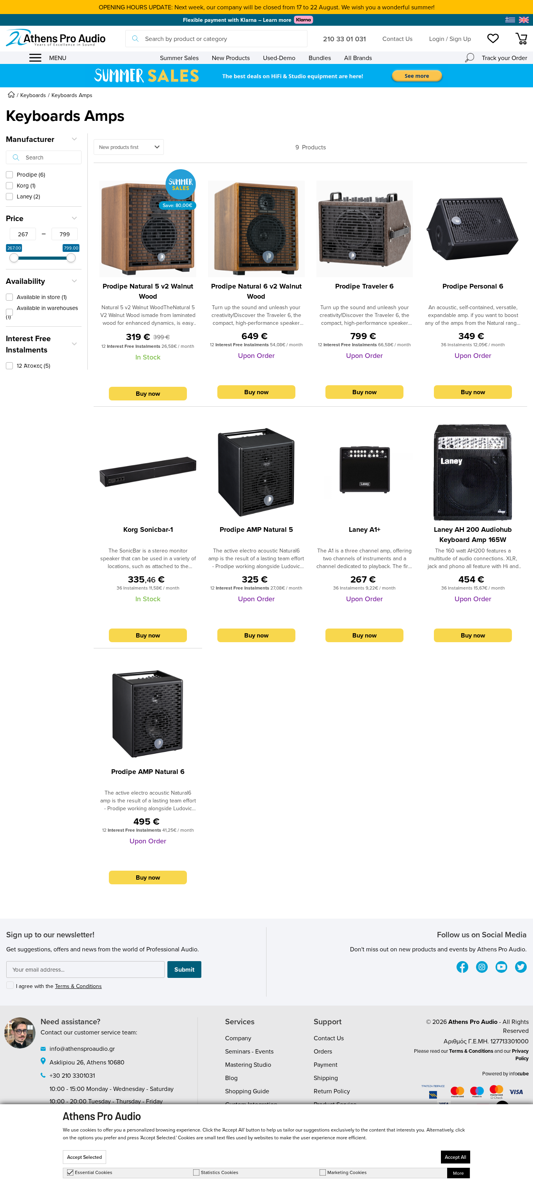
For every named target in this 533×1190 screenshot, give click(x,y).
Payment (326, 1064)
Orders (323, 1051)
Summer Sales (179, 57)
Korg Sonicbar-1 (148, 529)
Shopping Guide (247, 1091)
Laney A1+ (364, 529)
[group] (266, 75)
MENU (57, 57)
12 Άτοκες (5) (33, 365)
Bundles (320, 57)
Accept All (455, 1157)
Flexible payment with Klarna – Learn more (237, 20)
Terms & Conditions (78, 986)
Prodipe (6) (31, 174)
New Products (231, 57)
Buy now (148, 393)
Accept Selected (84, 1157)
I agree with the (59, 986)
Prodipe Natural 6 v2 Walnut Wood (256, 291)
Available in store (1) (42, 297)
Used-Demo (279, 57)
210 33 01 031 (344, 39)
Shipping (326, 1077)
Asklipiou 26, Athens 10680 (87, 1062)
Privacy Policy (520, 1054)
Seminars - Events (249, 1051)
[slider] (14, 257)
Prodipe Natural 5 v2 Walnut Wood (148, 291)
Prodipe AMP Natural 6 (148, 772)
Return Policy (332, 1091)
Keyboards (33, 95)
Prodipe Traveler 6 (364, 286)
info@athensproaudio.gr (82, 1048)
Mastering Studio (248, 1064)
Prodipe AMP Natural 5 (256, 529)
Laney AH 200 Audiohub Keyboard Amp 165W (473, 534)
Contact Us (397, 38)
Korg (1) (26, 185)
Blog (231, 1077)
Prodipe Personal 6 (472, 286)
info (519, 1073)
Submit (184, 969)
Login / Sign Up (450, 38)
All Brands (358, 57)
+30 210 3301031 (72, 1075)
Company (238, 1038)
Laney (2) (28, 196)
